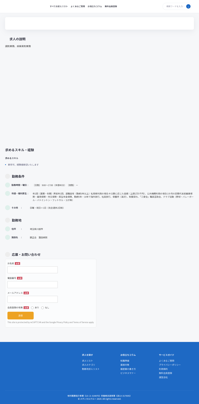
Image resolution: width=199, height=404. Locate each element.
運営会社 (163, 377)
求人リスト (87, 360)
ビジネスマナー (128, 372)
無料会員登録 (111, 6)
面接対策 (124, 364)
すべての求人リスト (59, 6)
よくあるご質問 (78, 6)
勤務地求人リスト (91, 368)
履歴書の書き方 (128, 368)
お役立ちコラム (95, 6)
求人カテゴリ (88, 364)
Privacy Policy (62, 322)
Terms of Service (80, 322)
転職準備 (124, 360)
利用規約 (163, 368)
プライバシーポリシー (170, 364)
